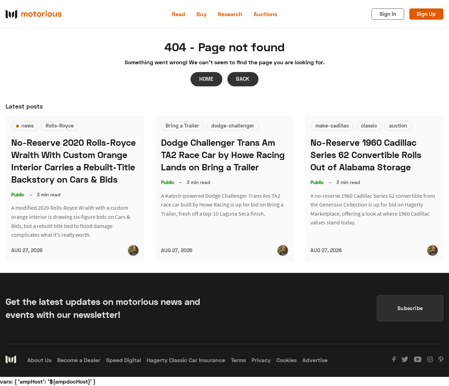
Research (230, 14)
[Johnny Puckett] (133, 250)
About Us (39, 359)
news (27, 126)
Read (178, 14)
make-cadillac (332, 126)
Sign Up (426, 14)
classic (369, 126)
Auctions (265, 14)
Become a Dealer (78, 359)
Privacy (261, 359)
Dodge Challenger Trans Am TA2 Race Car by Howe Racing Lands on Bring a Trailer (223, 154)
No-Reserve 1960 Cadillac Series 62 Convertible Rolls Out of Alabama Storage (365, 154)
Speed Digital (123, 359)
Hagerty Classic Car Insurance (186, 359)
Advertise (315, 359)
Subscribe (410, 308)
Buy (201, 14)
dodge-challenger (232, 126)
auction (398, 126)
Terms (238, 359)
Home (206, 79)
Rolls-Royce (60, 126)
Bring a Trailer (182, 126)
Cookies (286, 359)
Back (243, 79)
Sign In (388, 14)
